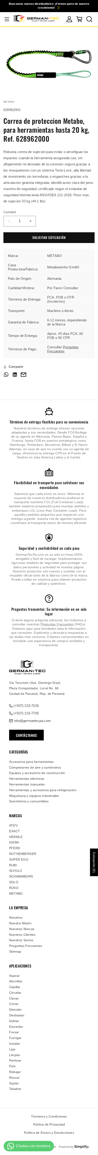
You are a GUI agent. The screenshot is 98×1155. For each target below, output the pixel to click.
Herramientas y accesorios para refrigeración (42, 790)
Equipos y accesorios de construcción (37, 773)
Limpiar (14, 1055)
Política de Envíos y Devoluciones (49, 1132)
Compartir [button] (16, 366)
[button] (7, 19)
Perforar (15, 1060)
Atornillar (15, 981)
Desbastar (16, 1015)
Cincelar (15, 992)
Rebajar (15, 1072)
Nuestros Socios (21, 940)
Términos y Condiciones (49, 1116)
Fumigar (15, 1038)
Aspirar (14, 976)
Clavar (14, 998)
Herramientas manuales (27, 784)
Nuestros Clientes (22, 934)
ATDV (13, 825)
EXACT (14, 831)
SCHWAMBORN (21, 876)
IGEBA (14, 842)
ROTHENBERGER (22, 854)
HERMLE (16, 837)
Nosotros (16, 917)
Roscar (14, 1077)
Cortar (13, 1004)
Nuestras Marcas (21, 929)
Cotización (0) (94, 862)
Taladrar (15, 1089)
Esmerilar (16, 1026)
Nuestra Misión (20, 923)
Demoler (15, 1009)
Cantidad (9, 212)
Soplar (14, 1083)
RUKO (13, 888)
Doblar (14, 1021)
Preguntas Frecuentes (63, 349)
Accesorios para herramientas (31, 762)
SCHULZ (15, 870)
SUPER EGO (18, 859)
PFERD (14, 848)
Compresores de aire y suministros (35, 767)
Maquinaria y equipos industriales (34, 796)
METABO (16, 893)
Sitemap (15, 951)
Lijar (12, 1049)
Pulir (12, 1066)
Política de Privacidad (49, 1124)
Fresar (14, 1032)
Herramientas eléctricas (26, 778)
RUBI (13, 865)
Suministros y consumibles (29, 801)
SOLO (13, 882)
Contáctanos (26, 735)
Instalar (14, 1043)
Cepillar (15, 987)
